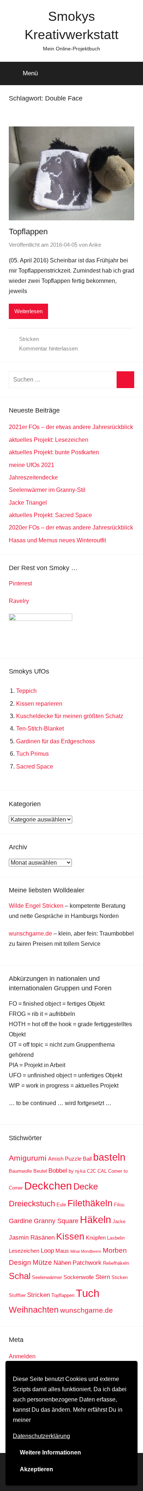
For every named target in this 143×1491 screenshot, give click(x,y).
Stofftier (17, 1295)
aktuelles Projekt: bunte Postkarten (54, 452)
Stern (102, 1277)
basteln (109, 1157)
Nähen (62, 1262)
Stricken (29, 339)
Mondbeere (91, 1251)
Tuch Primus (32, 754)
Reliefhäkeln (116, 1263)
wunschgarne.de (30, 933)
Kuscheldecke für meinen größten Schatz (69, 716)
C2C (91, 1171)
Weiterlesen (28, 311)
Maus (62, 1251)
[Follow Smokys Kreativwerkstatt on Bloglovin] (40, 619)
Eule (61, 1204)
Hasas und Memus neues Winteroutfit (57, 540)
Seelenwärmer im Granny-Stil (47, 490)
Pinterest (20, 583)
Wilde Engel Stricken (36, 906)
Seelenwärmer (47, 1277)
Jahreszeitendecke (33, 477)
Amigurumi (28, 1158)
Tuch (87, 1293)
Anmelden (22, 1356)
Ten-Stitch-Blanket (40, 728)
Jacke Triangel (28, 503)
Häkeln (95, 1219)
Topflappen (28, 231)
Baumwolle (20, 1171)
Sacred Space (34, 766)
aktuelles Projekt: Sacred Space (50, 515)
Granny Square (56, 1221)
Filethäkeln (90, 1203)
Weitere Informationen (50, 1452)
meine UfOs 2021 (31, 465)
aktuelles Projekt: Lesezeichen (48, 440)
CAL (102, 1171)
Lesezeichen (24, 1251)
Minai (75, 1251)
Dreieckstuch (32, 1203)
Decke (85, 1186)
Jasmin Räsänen (32, 1237)
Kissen (70, 1236)
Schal (19, 1276)
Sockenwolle (78, 1277)
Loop (47, 1250)
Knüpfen (96, 1237)
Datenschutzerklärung (41, 1436)
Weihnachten (34, 1309)
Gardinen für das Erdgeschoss (55, 741)
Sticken (119, 1277)
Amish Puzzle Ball (70, 1159)
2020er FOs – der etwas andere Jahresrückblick (71, 527)
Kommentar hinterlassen (48, 348)
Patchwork (87, 1262)
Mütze (42, 1262)
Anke (95, 245)
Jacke (119, 1221)
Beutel (40, 1171)
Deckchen (48, 1186)
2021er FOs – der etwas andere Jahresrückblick (71, 427)
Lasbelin (116, 1238)
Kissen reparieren (39, 704)
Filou (119, 1204)
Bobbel (57, 1170)
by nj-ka (77, 1171)
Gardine (20, 1221)
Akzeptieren (36, 1469)
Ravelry (19, 601)
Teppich (26, 691)
